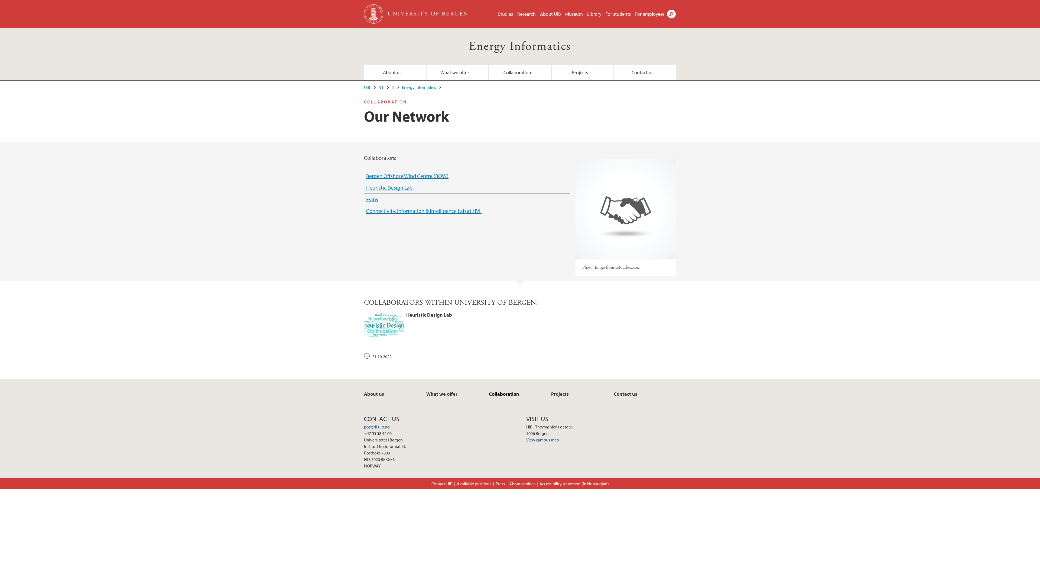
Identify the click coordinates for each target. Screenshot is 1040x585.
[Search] (671, 14)
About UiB (550, 14)
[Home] (374, 14)
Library (594, 14)
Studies (505, 14)
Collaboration (517, 72)
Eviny (372, 199)
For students (618, 14)
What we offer (454, 72)
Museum (574, 14)
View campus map (542, 440)
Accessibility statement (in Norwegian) (574, 483)
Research (526, 14)
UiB (367, 87)
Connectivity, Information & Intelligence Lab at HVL (424, 210)
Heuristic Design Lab (389, 187)
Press (500, 483)
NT (381, 87)
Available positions (474, 483)
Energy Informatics (520, 46)
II (393, 87)
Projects (580, 72)
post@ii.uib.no (377, 427)
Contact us (642, 72)
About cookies (522, 483)
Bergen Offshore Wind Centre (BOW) (407, 176)
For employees (650, 14)
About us (392, 72)
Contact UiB (442, 483)
